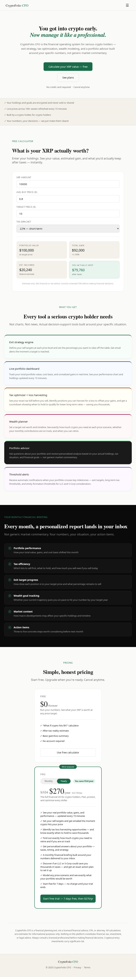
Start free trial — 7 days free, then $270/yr (68, 898)
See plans (68, 77)
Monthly (49, 781)
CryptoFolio (17, 5)
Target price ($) (26, 206)
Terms (87, 967)
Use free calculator (68, 752)
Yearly (64, 781)
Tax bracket (23, 221)
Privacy (77, 967)
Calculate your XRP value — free (68, 66)
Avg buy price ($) (26, 192)
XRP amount (23, 177)
